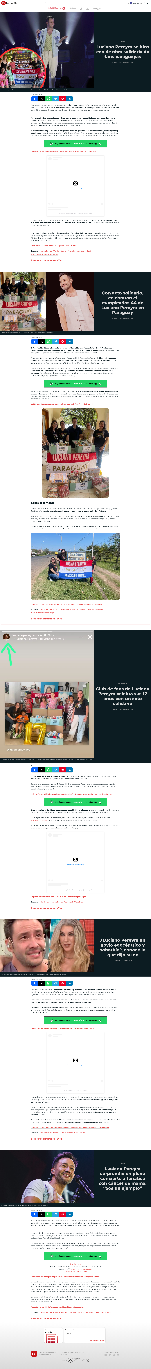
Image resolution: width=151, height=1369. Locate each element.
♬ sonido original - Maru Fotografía (75, 1271)
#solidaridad (68, 902)
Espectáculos (122, 683)
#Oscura (83, 1133)
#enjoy (79, 1269)
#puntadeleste (87, 1269)
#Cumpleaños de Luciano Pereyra (43, 613)
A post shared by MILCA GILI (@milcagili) (75, 1090)
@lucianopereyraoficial (39, 820)
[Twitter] (109, 1354)
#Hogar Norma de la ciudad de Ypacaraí (44, 254)
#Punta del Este (88, 1312)
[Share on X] (41, 98)
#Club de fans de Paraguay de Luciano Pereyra (88, 609)
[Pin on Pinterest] (62, 98)
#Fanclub (56, 251)
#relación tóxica (67, 1133)
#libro (76, 1133)
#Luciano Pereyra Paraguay (70, 251)
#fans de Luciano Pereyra (62, 609)
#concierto (72, 1312)
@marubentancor (75, 1264)
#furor (80, 1312)
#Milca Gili (56, 1133)
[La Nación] (9, 3)
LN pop (123, 41)
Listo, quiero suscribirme (96, 1340)
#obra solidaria (86, 251)
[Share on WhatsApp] (48, 98)
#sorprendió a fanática (104, 1312)
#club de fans (44, 902)
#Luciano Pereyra (45, 251)
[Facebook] (105, 1354)
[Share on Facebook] (34, 98)
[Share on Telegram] (55, 98)
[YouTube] (118, 1354)
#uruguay (74, 1269)
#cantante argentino (60, 1312)
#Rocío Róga (78, 902)
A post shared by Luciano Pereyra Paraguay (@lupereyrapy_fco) (75, 213)
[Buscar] (148, 3)
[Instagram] (114, 1354)
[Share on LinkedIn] (69, 98)
